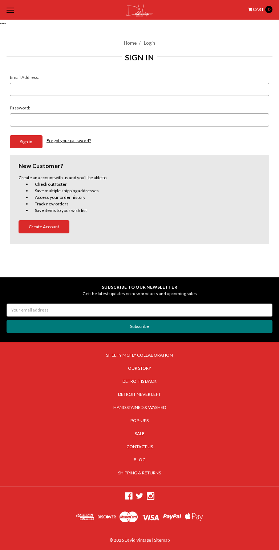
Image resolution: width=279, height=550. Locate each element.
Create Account (44, 226)
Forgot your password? (68, 140)
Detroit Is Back (139, 381)
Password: (20, 108)
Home (130, 43)
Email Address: (24, 77)
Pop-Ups (139, 420)
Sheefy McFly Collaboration (139, 355)
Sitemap (161, 540)
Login (149, 43)
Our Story (139, 368)
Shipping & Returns (139, 472)
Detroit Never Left (139, 394)
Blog (140, 459)
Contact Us (139, 446)
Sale (140, 433)
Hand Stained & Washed (139, 407)
